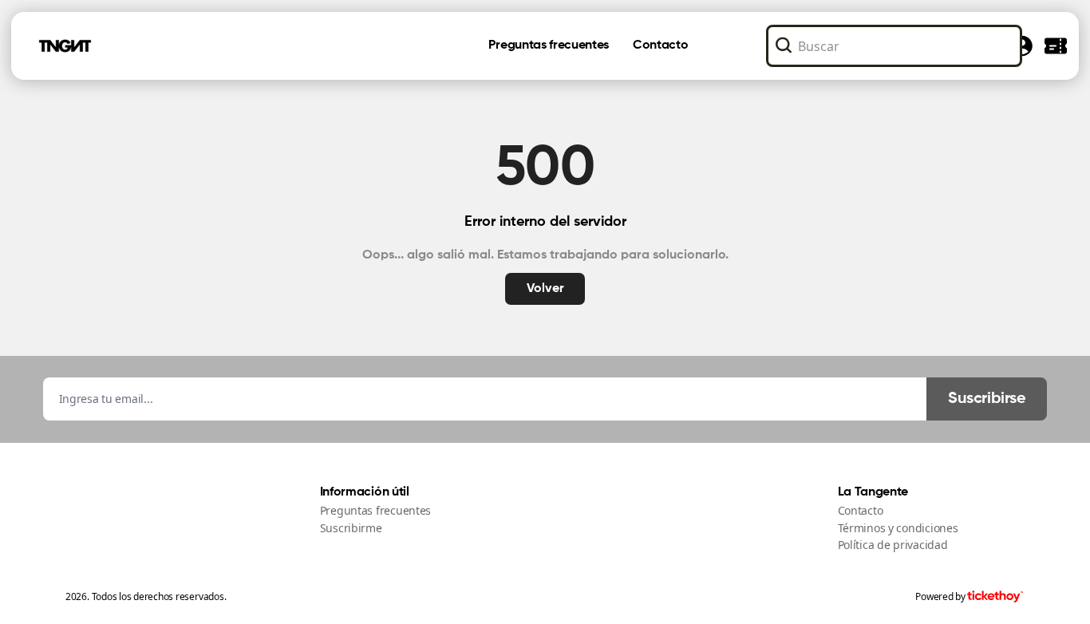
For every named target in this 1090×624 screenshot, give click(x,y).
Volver (545, 288)
